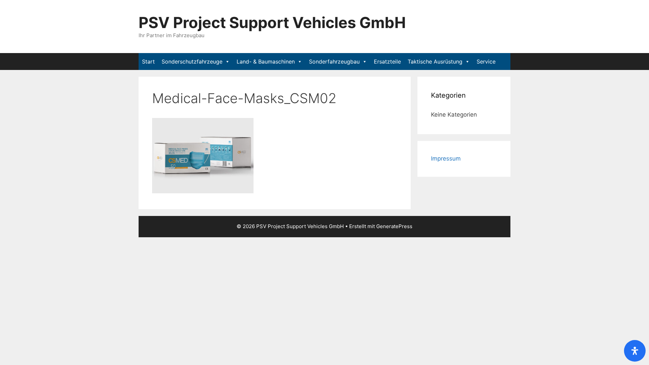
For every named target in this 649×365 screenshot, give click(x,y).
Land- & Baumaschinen (266, 61)
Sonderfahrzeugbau (334, 61)
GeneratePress (394, 226)
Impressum (446, 158)
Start (148, 61)
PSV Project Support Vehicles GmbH (272, 22)
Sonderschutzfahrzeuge (192, 61)
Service (486, 61)
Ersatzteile (387, 61)
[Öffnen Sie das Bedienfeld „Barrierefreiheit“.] (635, 351)
